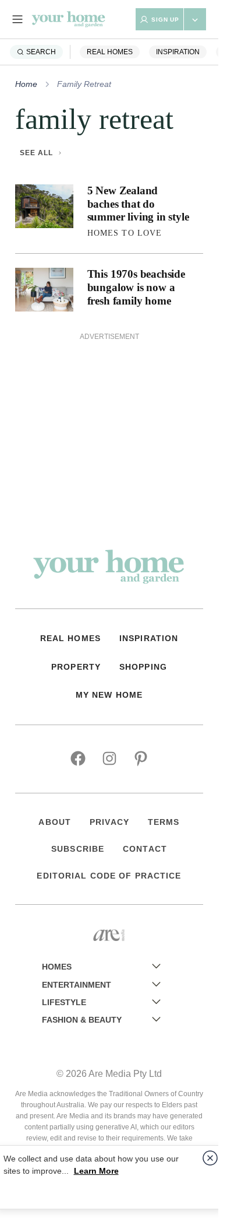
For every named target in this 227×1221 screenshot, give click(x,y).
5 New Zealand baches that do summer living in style (138, 203)
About (54, 822)
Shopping (143, 666)
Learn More (96, 1170)
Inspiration (178, 52)
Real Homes (110, 52)
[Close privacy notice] (210, 1158)
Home (26, 84)
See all (36, 153)
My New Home (109, 694)
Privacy (109, 822)
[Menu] (17, 19)
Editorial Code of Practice (109, 876)
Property (76, 666)
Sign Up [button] (165, 19)
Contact (145, 849)
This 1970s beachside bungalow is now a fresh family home (136, 287)
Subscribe (77, 849)
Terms (164, 822)
